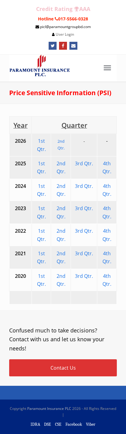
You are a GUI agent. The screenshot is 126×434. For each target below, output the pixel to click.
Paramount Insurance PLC (49, 408)
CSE (58, 424)
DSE (47, 424)
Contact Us (63, 367)
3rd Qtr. (84, 186)
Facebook (73, 424)
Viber (90, 424)
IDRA (35, 424)
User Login (65, 34)
